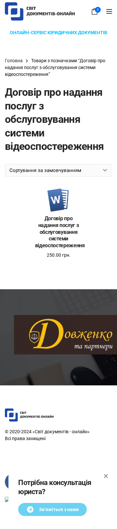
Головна (14, 60)
